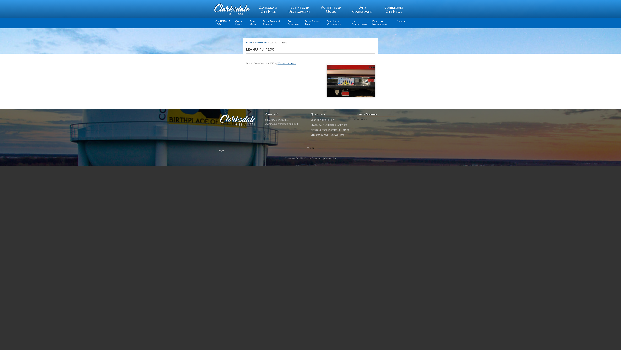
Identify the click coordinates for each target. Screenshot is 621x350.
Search (401, 21)
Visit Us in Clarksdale (334, 23)
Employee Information (379, 23)
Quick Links (238, 23)
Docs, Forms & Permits (271, 23)
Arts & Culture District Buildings (330, 130)
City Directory (294, 23)
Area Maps (253, 23)
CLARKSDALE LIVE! (222, 23)
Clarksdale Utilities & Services (329, 125)
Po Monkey (261, 42)
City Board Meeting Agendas (327, 135)
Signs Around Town (313, 23)
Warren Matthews (287, 63)
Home (249, 42)
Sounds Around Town (323, 120)
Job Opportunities (360, 23)
